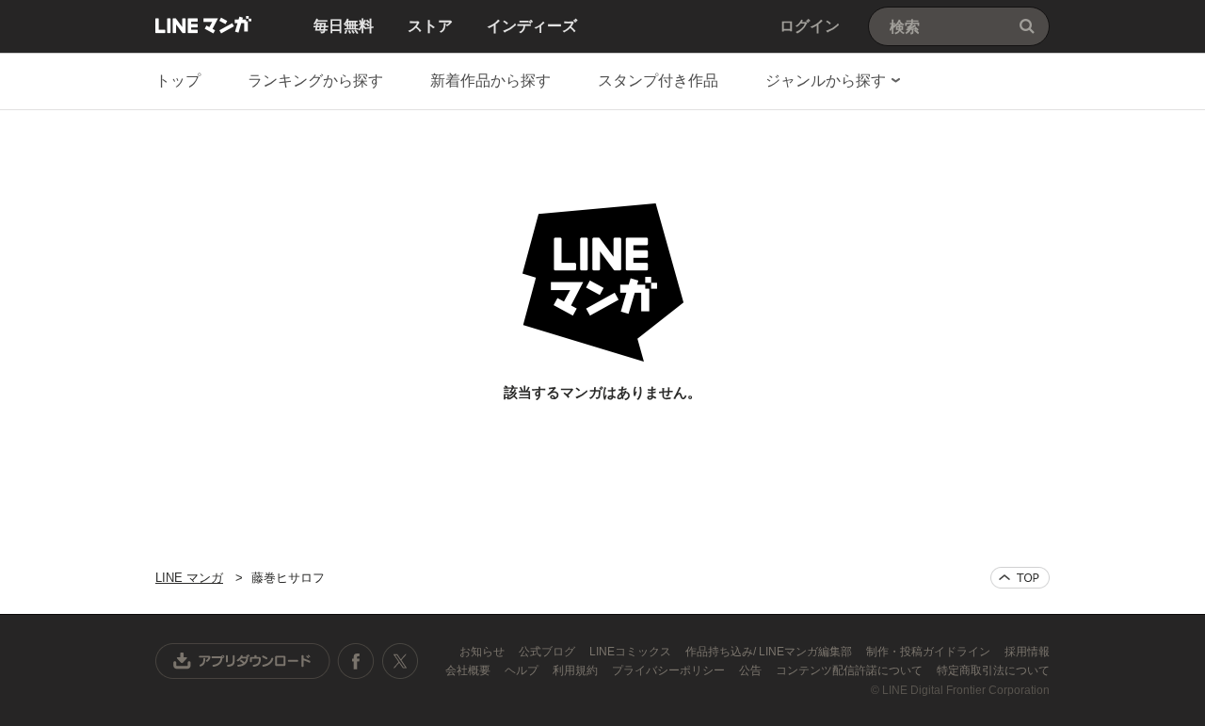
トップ (178, 81)
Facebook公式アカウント (356, 661)
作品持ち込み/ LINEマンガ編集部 (770, 651)
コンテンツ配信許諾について (850, 670)
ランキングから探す (315, 81)
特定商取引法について (993, 670)
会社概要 (469, 670)
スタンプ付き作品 (658, 81)
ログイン (809, 26)
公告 (751, 670)
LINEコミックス (631, 651)
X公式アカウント (399, 661)
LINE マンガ (203, 24)
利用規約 (577, 670)
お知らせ (483, 651)
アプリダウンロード (242, 661)
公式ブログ (548, 651)
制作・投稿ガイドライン (929, 651)
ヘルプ (523, 670)
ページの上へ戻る (1020, 578)
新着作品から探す (490, 81)
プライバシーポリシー (670, 670)
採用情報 (1027, 651)
